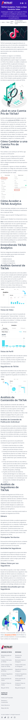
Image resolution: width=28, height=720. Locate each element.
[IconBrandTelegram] (11, 717)
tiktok (7, 22)
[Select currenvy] (21, 3)
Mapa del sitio (5, 708)
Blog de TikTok (5, 688)
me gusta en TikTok (10, 635)
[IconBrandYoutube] (15, 717)
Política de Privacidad (7, 697)
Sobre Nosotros (5, 705)
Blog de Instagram (20, 688)
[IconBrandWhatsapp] (8, 717)
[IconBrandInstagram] (2, 717)
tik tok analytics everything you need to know (20, 22)
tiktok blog (11, 22)
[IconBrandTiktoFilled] (5, 717)
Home (3, 22)
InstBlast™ (7, 714)
